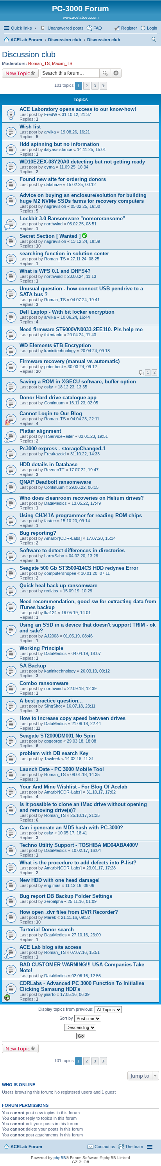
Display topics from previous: (66, 1009)
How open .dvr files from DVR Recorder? (69, 912)
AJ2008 (51, 636)
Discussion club (64, 39)
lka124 (50, 612)
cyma (49, 167)
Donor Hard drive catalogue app (58, 397)
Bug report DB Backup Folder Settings (66, 896)
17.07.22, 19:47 (83, 469)
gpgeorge (53, 741)
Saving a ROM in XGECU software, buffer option (78, 382)
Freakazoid (55, 453)
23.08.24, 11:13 (81, 276)
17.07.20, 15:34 (101, 538)
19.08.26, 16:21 (75, 132)
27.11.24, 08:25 (84, 258)
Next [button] (103, 86)
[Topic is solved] (84, 236)
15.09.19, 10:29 (77, 590)
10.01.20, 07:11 (95, 573)
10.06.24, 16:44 (75, 317)
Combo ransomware (44, 683)
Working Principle (41, 648)
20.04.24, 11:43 (81, 334)
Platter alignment (40, 431)
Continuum (54, 402)
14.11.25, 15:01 (91, 149)
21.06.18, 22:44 (86, 723)
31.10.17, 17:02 (101, 792)
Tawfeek (52, 758)
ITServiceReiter (59, 436)
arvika (50, 132)
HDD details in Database (48, 464)
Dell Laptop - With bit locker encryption (67, 312)
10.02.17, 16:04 (86, 850)
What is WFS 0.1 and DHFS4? (55, 271)
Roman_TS (39, 63)
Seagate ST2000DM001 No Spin (57, 736)
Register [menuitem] (129, 28)
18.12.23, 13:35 (72, 387)
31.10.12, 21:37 (76, 114)
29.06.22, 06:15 (83, 487)
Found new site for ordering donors (63, 179)
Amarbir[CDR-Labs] (63, 538)
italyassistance (58, 149)
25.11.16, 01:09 (82, 901)
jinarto (49, 994)
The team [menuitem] (134, 1146)
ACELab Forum (26, 39)
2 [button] (87, 86)
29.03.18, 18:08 (81, 741)
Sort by (66, 1018)
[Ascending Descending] (80, 1027)
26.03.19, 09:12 (95, 671)
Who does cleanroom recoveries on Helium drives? (82, 498)
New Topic (17, 73)
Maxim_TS (62, 63)
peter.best (53, 366)
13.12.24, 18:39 (85, 241)
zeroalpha (53, 901)
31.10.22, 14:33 (85, 453)
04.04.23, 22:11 (84, 418)
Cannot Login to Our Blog (51, 413)
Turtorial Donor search (47, 929)
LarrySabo (54, 555)
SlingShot (53, 706)
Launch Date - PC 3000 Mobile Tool (62, 769)
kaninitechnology (60, 350)
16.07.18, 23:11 (80, 706)
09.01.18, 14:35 (85, 774)
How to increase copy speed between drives (72, 718)
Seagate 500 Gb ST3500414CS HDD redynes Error (79, 568)
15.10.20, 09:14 (75, 520)
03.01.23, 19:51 (93, 436)
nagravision (55, 206)
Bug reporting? (38, 533)
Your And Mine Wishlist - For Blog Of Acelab (73, 787)
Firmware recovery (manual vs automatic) (70, 361)
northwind (53, 223)
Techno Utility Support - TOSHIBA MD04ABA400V (79, 845)
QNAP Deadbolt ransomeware (55, 482)
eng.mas (52, 885)
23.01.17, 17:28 (101, 868)
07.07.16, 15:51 (85, 952)
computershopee (60, 573)
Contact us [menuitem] (105, 1146)
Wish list (30, 127)
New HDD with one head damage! (60, 880)
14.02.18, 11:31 (79, 758)
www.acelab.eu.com (80, 17)
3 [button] (95, 86)
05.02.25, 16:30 (85, 206)
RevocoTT (54, 469)
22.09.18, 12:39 (82, 688)
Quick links (21, 28)
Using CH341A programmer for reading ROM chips (81, 515)
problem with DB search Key (54, 753)
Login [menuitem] (152, 28)
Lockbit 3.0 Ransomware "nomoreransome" (72, 218)
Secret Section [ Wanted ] (51, 236)
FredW (50, 114)
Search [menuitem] (154, 40)
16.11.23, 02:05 (83, 402)
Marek (50, 917)
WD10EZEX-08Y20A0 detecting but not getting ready (82, 162)
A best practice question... (51, 701)
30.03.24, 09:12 (82, 366)
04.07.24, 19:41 (85, 299)
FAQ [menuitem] (97, 28)
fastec (50, 520)
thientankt (53, 334)
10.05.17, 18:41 (72, 833)
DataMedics (55, 503)
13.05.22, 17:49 (86, 503)
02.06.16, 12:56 (86, 975)
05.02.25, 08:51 (82, 223)
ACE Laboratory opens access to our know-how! (78, 109)
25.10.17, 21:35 (85, 815)
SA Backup (33, 666)
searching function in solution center (64, 253)
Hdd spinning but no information (59, 144)
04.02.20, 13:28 (83, 555)
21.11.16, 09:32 (75, 917)
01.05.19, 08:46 (78, 636)
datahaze (53, 184)
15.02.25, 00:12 (81, 184)
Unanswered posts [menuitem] (66, 28)
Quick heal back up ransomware (58, 585)
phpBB (60, 1157)
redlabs (51, 590)
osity (48, 387)
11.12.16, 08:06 (79, 885)
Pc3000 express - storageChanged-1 (63, 448)
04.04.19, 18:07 (86, 653)
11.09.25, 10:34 (73, 167)
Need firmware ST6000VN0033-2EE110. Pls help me (81, 329)
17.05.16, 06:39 (74, 994)
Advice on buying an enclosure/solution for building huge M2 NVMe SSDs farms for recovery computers (83, 198)
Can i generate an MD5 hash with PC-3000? (71, 828)
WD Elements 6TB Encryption (55, 345)
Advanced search (116, 73)
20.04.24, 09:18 (95, 350)
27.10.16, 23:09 (86, 934)
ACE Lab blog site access (50, 947)
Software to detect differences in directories (72, 550)
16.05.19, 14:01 (76, 612)
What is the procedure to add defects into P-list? (78, 863)
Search (105, 73)
